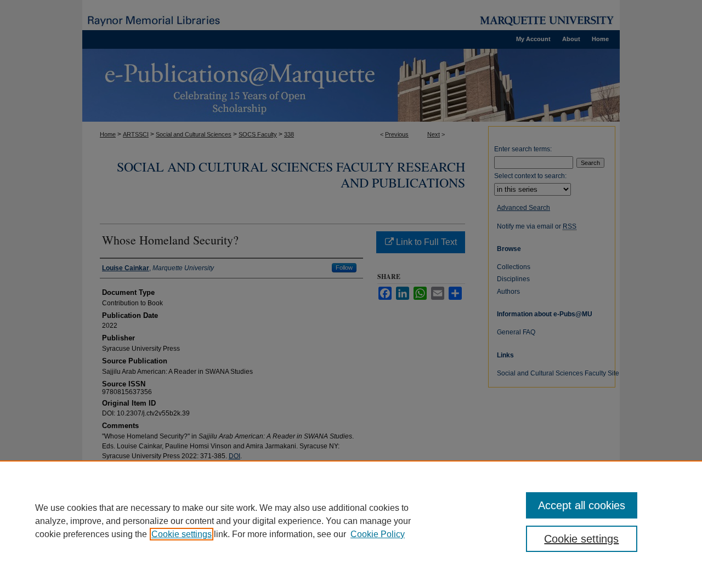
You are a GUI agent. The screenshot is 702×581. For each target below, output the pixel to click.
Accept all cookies (581, 505)
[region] (351, 520)
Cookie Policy (377, 534)
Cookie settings (181, 534)
